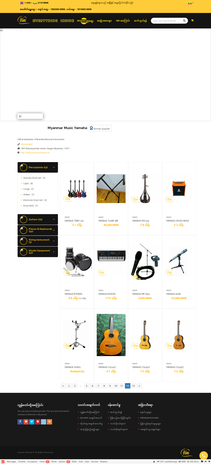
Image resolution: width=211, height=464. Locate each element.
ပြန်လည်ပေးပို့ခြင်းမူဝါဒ (120, 417)
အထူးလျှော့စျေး (85, 20)
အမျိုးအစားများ (104, 20)
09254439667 (27, 144)
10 (115, 385)
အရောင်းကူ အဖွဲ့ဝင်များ (150, 429)
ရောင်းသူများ (146, 412)
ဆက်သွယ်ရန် (140, 20)
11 (121, 385)
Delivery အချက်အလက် (91, 417)
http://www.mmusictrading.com (35, 152)
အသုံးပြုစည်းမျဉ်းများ (89, 429)
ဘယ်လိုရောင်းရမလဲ (119, 429)
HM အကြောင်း (123, 20)
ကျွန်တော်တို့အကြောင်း (90, 412)
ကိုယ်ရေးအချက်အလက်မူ (91, 423)
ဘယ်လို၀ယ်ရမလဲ (118, 423)
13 (133, 385)
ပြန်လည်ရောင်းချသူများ (150, 423)
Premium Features (149, 417)
